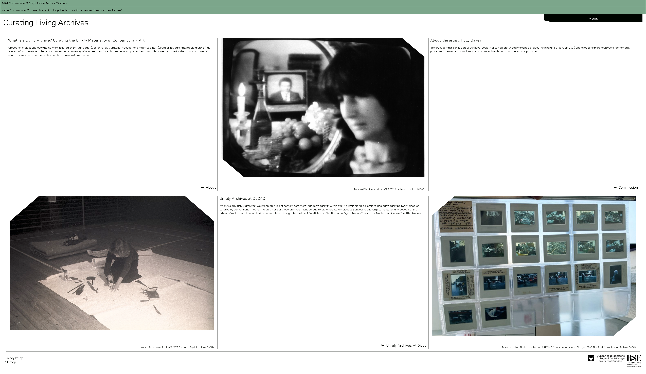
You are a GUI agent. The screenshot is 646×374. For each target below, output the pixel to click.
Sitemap (10, 362)
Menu (593, 18)
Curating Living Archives (45, 22)
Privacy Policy (14, 358)
